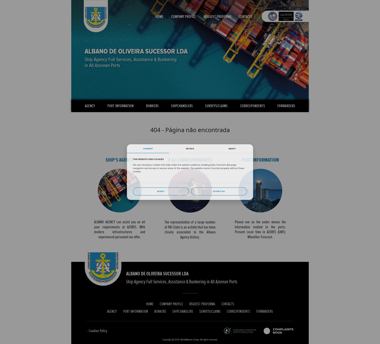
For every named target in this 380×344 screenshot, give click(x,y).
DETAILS (190, 148)
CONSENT (148, 148)
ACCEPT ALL (219, 191)
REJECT (161, 191)
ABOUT (232, 148)
